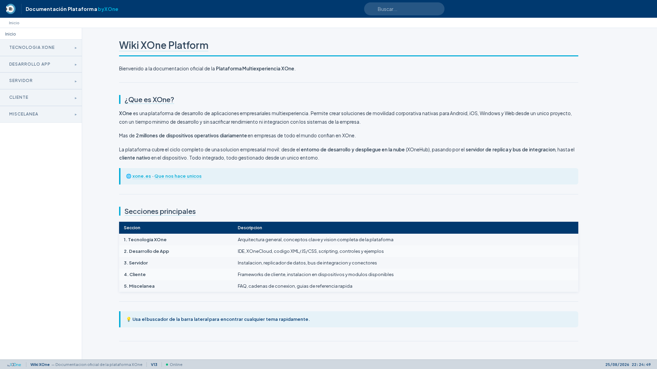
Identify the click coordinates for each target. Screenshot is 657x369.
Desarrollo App (30, 64)
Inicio (14, 22)
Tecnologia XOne (32, 47)
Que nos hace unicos (177, 176)
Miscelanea (23, 114)
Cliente (18, 97)
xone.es (141, 176)
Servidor (21, 80)
